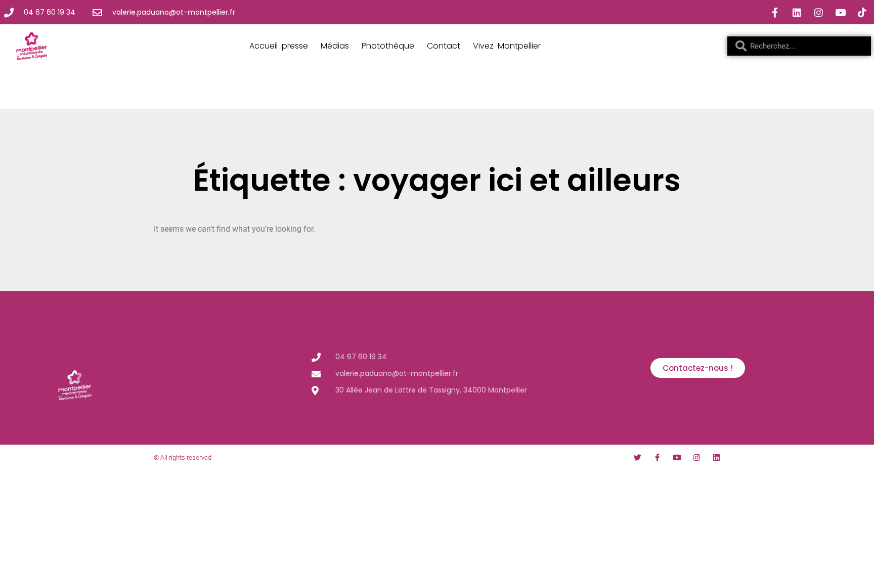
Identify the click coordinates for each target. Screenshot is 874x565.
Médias (335, 46)
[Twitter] (637, 457)
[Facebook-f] (774, 12)
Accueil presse (278, 46)
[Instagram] (818, 12)
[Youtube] (840, 12)
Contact (443, 46)
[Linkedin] (796, 12)
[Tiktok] (861, 12)
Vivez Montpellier (507, 46)
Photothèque (388, 46)
